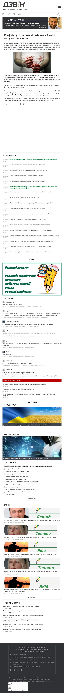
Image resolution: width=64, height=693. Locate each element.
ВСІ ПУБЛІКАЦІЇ (32, 597)
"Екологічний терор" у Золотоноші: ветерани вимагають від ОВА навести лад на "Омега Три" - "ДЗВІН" (30, 376)
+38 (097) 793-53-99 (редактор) (21, 657)
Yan (7, 341)
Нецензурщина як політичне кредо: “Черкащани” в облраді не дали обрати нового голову (30, 572)
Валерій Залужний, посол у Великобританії (17, 471)
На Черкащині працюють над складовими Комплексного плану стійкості (22, 306)
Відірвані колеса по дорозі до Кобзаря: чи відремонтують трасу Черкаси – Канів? (30, 537)
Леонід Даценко (20, 522)
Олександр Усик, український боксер (16, 479)
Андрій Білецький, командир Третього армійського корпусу (22, 489)
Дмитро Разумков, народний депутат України (18, 487)
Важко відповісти (10, 494)
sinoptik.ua (23, 690)
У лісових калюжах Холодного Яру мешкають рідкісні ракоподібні (20, 326)
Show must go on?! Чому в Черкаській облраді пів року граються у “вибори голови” (30, 554)
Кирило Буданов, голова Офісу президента (17, 476)
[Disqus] (32, 127)
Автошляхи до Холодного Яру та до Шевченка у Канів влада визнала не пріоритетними (32, 520)
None (7, 311)
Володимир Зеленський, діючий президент (17, 469)
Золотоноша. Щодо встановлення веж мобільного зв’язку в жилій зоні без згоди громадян (28, 394)
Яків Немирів (19, 556)
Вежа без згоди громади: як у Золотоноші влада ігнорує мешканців (24, 384)
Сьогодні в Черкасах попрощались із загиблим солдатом (18, 347)
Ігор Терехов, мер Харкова (13, 484)
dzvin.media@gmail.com (19, 654)
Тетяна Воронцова (20, 539)
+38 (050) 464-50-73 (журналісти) (41, 657)
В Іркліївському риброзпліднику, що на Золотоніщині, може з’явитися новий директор (26, 317)
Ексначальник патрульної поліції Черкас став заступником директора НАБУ (23, 365)
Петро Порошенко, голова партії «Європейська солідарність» (22, 481)
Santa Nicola (10, 352)
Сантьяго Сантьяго (12, 321)
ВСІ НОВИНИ (32, 259)
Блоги (14, 522)
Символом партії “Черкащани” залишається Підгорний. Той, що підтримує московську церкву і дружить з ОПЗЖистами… (32, 590)
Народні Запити (12, 380)
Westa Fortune (10, 302)
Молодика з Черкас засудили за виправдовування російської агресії (21, 336)
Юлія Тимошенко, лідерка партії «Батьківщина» (18, 492)
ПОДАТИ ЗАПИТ (32, 402)
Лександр (9, 361)
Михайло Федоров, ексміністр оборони (16, 474)
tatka (7, 330)
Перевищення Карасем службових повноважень (18, 389)
